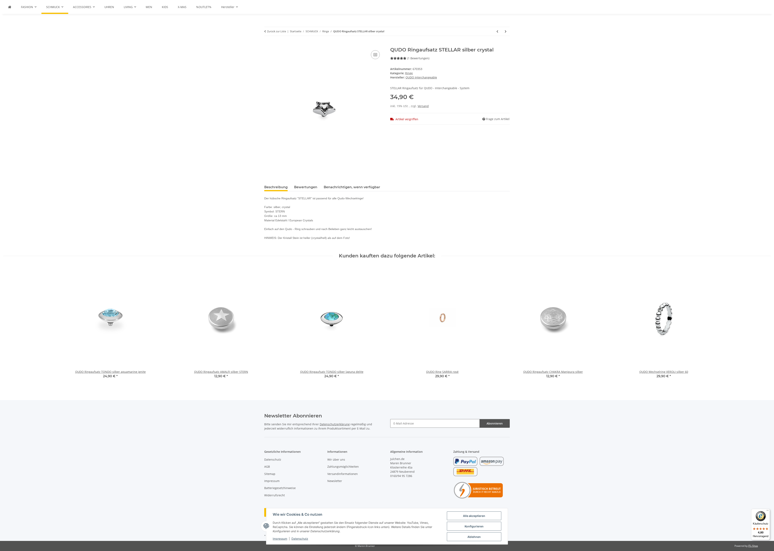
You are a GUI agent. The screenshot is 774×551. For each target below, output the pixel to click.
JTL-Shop (753, 546)
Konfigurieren (474, 526)
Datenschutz (299, 538)
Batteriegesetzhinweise (280, 488)
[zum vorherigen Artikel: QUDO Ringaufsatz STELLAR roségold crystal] (497, 31)
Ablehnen (474, 536)
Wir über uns (336, 459)
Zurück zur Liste (276, 31)
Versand (423, 106)
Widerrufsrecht (274, 495)
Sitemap (269, 474)
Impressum (280, 538)
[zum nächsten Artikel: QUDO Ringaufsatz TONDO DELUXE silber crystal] (505, 31)
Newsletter (334, 481)
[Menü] (767, 511)
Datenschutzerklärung (335, 424)
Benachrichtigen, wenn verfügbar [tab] (352, 187)
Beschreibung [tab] (276, 187)
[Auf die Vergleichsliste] (375, 54)
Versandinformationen (342, 474)
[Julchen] (9, 7)
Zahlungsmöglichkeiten (343, 466)
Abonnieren (495, 423)
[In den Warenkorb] (267, 45)
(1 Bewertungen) (418, 58)
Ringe (409, 73)
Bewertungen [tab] (305, 187)
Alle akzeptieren (474, 516)
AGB (267, 466)
